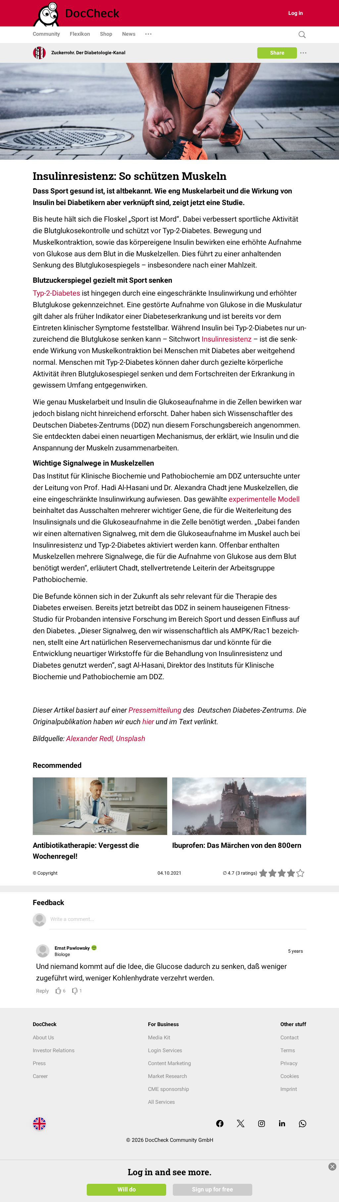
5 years (295, 951)
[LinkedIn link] (282, 1124)
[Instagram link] (261, 1124)
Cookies (289, 1076)
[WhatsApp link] (302, 1124)
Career (40, 1076)
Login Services (165, 1050)
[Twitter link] (241, 1124)
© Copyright (45, 873)
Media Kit (159, 1037)
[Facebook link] (219, 1124)
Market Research (167, 1076)
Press (39, 1063)
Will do (127, 1189)
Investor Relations (53, 1050)
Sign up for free (212, 1189)
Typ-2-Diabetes (56, 293)
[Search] (300, 34)
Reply (42, 991)
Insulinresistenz (227, 339)
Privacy (289, 1063)
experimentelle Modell (264, 499)
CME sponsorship (168, 1089)
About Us (43, 1037)
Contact (289, 1037)
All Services (161, 1102)
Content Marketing (169, 1063)
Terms (287, 1050)
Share (277, 53)
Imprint (288, 1089)
